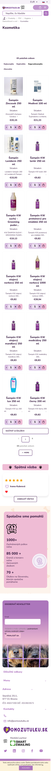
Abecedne (8, 69)
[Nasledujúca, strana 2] (25, 439)
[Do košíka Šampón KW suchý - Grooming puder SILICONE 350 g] (19, 245)
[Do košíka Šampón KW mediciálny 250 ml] (43, 367)
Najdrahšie (21, 64)
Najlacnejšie (9, 64)
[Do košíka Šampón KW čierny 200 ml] (43, 422)
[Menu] (45, 7)
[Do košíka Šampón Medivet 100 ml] (43, 127)
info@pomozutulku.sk (18, 720)
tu (42, 765)
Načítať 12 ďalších (15, 431)
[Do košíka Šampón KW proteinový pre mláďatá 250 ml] (43, 245)
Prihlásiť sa (13, 635)
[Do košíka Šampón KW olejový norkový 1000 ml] (43, 306)
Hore (26, 452)
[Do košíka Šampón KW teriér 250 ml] (43, 185)
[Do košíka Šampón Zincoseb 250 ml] (19, 127)
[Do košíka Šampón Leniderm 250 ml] (19, 185)
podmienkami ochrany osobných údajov (21, 630)
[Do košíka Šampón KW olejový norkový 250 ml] (19, 306)
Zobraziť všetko (25, 499)
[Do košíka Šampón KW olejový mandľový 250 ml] (19, 367)
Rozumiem (26, 768)
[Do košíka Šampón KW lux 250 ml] (19, 422)
